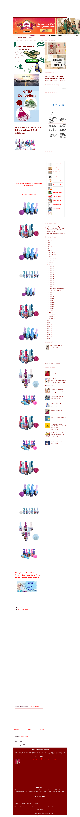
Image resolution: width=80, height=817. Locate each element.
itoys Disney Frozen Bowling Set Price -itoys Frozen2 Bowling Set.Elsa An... (28, 130)
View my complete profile (52, 363)
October (51, 256)
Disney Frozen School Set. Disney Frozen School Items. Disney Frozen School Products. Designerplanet (28, 575)
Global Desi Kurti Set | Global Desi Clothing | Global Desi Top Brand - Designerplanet (58, 426)
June (50, 264)
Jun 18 (52, 280)
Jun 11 (52, 294)
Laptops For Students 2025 (52, 125)
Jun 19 (52, 278)
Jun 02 (52, 308)
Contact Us (40, 815)
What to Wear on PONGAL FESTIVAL (55, 233)
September (52, 258)
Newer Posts (17, 729)
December (51, 252)
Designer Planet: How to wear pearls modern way (58, 418)
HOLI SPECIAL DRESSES (63, 129)
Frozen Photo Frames (23, 609)
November (51, 254)
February (51, 316)
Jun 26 (52, 268)
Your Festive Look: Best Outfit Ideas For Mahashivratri (63, 112)
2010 (48, 336)
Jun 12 (52, 292)
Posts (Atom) (24, 736)
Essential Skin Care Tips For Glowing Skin (53, 135)
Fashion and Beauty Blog (53, 227)
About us (25, 40)
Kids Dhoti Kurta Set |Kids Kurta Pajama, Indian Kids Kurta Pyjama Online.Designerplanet (57, 435)
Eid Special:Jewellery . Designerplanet (56, 442)
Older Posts (41, 729)
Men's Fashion (33, 40)
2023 (48, 246)
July (50, 262)
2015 (48, 328)
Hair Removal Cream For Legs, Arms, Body (57, 397)
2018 (48, 324)
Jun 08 (52, 298)
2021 (48, 250)
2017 (48, 326)
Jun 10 (52, 296)
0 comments (36, 706)
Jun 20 (52, 276)
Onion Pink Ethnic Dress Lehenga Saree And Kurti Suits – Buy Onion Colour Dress (53, 112)
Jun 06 (52, 302)
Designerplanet (56, 345)
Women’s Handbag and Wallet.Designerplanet (56, 411)
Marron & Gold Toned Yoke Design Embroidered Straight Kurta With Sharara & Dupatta (55, 78)
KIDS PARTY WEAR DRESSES (63, 125)
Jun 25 (52, 270)
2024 (48, 244)
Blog (21, 40)
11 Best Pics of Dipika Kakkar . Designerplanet (57, 372)
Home (16, 40)
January (51, 318)
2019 (48, 322)
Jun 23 (52, 272)
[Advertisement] (40, 8)
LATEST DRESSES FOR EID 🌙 (63, 120)
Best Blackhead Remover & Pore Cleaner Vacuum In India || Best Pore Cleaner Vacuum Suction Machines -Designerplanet (55, 382)
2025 (48, 242)
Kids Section (52, 40)
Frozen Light (21, 607)
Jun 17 (52, 282)
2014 (48, 330)
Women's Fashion (43, 40)
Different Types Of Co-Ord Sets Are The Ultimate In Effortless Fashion (53, 119)
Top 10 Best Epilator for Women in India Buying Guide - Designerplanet (57, 390)
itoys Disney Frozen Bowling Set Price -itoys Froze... (57, 289)
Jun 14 (52, 284)
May (50, 310)
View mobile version (29, 732)
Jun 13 (52, 286)
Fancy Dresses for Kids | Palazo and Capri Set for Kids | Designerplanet (58, 404)
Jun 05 (52, 304)
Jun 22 (52, 274)
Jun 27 (52, 266)
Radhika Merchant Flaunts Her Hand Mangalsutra (62, 135)
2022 (48, 248)
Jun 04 (52, 306)
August (51, 260)
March (50, 314)
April (50, 312)
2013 (48, 332)
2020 (48, 320)
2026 (48, 241)
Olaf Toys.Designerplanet (29, 194)
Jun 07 (52, 300)
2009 (48, 338)
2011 (48, 334)
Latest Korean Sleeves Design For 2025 (53, 130)
